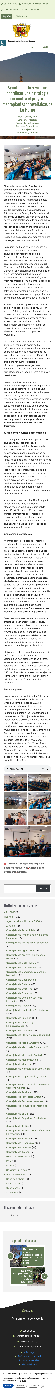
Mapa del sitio (29, 1364)
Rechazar (20, 1386)
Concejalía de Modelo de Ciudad (24, 1055)
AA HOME (9, 912)
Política (10, 1165)
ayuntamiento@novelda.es (35, 3)
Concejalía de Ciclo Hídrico (21, 963)
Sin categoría (11, 1192)
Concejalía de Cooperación (21, 979)
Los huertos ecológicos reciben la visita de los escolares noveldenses (22, 1276)
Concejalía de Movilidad (19, 1064)
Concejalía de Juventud (19, 1030)
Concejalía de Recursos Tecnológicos (26, 1105)
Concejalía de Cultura (18, 984)
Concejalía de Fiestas (18, 1005)
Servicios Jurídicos (16, 1170)
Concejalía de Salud (17, 1113)
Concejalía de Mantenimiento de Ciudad (28, 1035)
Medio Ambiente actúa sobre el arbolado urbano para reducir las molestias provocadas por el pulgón (32, 1256)
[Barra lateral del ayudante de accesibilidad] (3, 43)
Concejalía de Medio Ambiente (23, 1042)
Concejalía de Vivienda (18, 1147)
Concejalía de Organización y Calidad (26, 1076)
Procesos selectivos (15, 1174)
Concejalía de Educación (19, 993)
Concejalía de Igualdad (18, 1018)
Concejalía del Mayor (17, 1152)
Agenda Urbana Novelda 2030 (23, 921)
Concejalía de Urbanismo (20, 1143)
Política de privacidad (29, 1356)
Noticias (34, 132)
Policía (9, 1161)
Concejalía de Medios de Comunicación (27, 1047)
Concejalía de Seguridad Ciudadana (26, 1118)
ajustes (23, 1381)
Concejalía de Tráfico (17, 1126)
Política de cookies (29, 1360)
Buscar (43, 888)
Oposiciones (13, 1188)
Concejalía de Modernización (22, 1059)
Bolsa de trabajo (15, 1179)
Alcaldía (33, 119)
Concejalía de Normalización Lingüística (28, 1068)
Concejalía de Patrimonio (19, 1092)
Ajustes (33, 1386)
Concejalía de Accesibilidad (21, 930)
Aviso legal (29, 1352)
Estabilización (13, 1183)
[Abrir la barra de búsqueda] (32, 47)
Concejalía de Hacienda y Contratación (27, 1010)
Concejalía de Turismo (18, 1138)
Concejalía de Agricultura (20, 950)
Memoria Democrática (18, 1156)
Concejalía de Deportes (19, 988)
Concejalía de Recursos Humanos (24, 1101)
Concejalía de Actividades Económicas (27, 942)
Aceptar (8, 1386)
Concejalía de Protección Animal (24, 1096)
